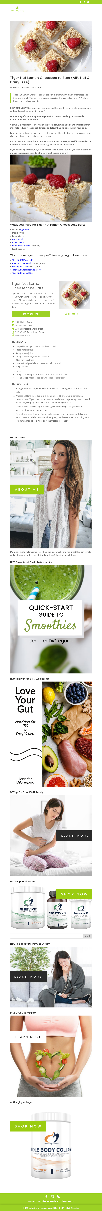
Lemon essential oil (21, 245)
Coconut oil (17, 239)
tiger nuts (24, 229)
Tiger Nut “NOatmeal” (22, 260)
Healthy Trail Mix (20, 266)
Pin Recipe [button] (73, 314)
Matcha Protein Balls (22, 263)
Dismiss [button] (75, 1208)
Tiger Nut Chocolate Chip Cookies (28, 269)
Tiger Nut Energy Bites (22, 273)
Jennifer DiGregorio (21, 87)
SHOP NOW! (64, 1208)
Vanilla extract (19, 242)
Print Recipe (32, 314)
